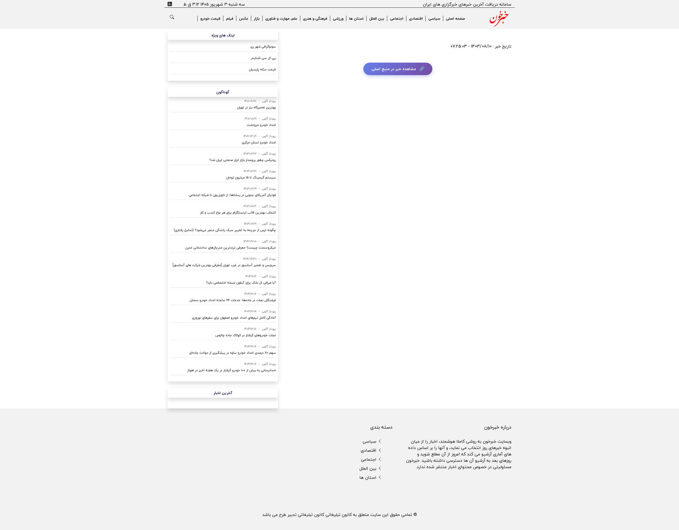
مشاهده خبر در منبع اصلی (393, 68)
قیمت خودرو (210, 18)
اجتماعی (396, 18)
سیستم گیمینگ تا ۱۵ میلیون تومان (251, 177)
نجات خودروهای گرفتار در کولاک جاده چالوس (245, 335)
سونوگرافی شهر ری (263, 46)
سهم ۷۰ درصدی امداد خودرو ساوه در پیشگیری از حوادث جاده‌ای (232, 353)
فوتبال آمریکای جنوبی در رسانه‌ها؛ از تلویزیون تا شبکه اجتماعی (232, 195)
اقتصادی (416, 18)
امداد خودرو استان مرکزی (259, 142)
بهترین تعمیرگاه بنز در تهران (256, 107)
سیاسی (434, 18)
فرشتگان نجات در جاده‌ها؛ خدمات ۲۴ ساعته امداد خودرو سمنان (233, 300)
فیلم (229, 18)
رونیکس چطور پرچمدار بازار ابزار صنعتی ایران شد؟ (242, 160)
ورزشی (338, 18)
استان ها (356, 18)
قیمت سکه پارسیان (262, 69)
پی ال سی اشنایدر (263, 58)
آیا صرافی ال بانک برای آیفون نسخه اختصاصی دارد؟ (241, 282)
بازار (257, 18)
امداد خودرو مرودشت (261, 125)
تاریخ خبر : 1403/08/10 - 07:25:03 (480, 46)
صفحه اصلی (455, 18)
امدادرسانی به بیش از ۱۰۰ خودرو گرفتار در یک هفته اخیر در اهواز (231, 370)
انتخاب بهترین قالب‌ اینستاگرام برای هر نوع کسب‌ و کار (238, 212)
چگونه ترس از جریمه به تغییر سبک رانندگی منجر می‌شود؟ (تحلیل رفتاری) (225, 230)
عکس (243, 18)
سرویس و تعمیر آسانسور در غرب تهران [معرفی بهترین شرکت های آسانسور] (224, 265)
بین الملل (376, 18)
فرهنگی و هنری (315, 18)
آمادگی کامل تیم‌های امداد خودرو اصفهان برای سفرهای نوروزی (234, 317)
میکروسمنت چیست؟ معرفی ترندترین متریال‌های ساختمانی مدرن (230, 247)
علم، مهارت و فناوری (281, 18)
